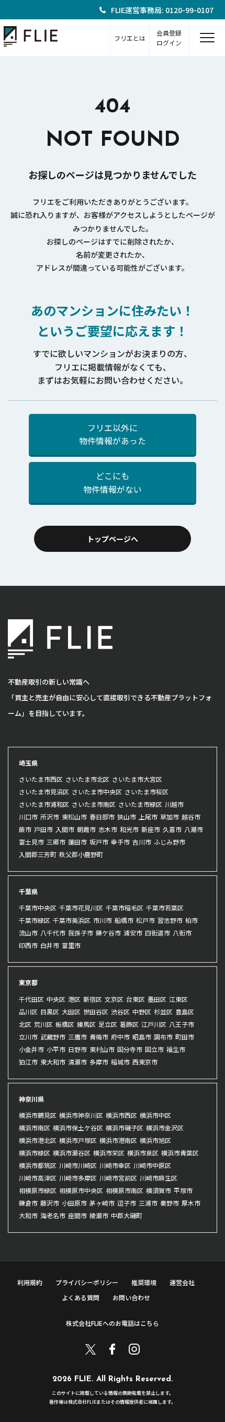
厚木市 (191, 1202)
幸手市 (120, 841)
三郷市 (56, 841)
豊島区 (184, 1011)
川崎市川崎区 (78, 1165)
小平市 (56, 1049)
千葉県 (28, 891)
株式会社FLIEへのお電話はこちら (112, 1323)
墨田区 (157, 999)
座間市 (77, 1215)
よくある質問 (80, 1297)
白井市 (49, 945)
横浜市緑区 (34, 1152)
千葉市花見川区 (81, 907)
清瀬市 (77, 1061)
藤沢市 (49, 1202)
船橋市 (124, 920)
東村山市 (102, 1049)
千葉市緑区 (34, 920)
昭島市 (141, 1036)
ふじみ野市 (169, 841)
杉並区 (163, 1011)
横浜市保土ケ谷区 (78, 1127)
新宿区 (92, 999)
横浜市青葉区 (180, 1152)
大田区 (71, 1011)
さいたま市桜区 (146, 791)
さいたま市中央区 (97, 791)
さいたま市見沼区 (44, 791)
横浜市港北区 (38, 1140)
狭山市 (126, 816)
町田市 (184, 1036)
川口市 (28, 816)
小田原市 (74, 1202)
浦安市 (132, 932)
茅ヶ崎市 (102, 1202)
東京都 (28, 982)
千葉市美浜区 (72, 920)
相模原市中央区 (81, 1190)
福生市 (175, 1049)
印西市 (28, 945)
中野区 (141, 1011)
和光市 (129, 829)
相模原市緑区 (38, 1190)
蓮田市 (77, 841)
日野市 (77, 1049)
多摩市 (98, 1061)
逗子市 (126, 1202)
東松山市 (74, 816)
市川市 (102, 920)
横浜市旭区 (155, 1140)
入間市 (64, 829)
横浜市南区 (34, 1127)
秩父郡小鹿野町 (81, 854)
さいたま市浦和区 (44, 804)
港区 (74, 999)
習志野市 (170, 920)
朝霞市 (86, 829)
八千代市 (52, 932)
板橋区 (64, 1024)
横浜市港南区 (118, 1140)
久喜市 (172, 829)
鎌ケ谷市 (108, 932)
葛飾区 (129, 1024)
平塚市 (183, 1190)
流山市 (28, 932)
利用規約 (29, 1282)
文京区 (114, 999)
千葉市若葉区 (165, 907)
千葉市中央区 (38, 907)
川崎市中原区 (152, 1165)
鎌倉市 (28, 1202)
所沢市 (49, 816)
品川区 (28, 1011)
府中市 (120, 1036)
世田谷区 (95, 1011)
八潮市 (193, 829)
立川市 (28, 1036)
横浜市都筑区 (38, 1165)
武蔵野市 (52, 1036)
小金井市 (31, 1049)
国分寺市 (129, 1049)
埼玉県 (28, 762)
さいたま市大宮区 (137, 778)
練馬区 (86, 1024)
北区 (25, 1024)
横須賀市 (158, 1190)
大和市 (28, 1215)
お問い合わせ (131, 1297)
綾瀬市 (98, 1215)
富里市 (71, 945)
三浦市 (148, 1202)
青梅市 (98, 1036)
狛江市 (28, 1061)
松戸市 (145, 920)
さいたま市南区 (94, 804)
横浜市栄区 (109, 1152)
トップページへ (112, 539)
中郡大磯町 (126, 1215)
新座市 (150, 829)
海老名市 (52, 1215)
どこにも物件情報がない (112, 482)
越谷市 (191, 816)
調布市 (163, 1036)
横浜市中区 (155, 1115)
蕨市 (25, 829)
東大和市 (52, 1061)
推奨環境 (143, 1282)
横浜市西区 (121, 1115)
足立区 (107, 1024)
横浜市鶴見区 (38, 1115)
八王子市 (181, 1024)
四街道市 (157, 932)
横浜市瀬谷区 (72, 1152)
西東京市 (145, 1061)
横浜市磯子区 (124, 1127)
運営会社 (182, 1282)
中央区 (56, 999)
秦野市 (169, 1202)
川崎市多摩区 (78, 1177)
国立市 (154, 1049)
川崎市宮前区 (118, 1177)
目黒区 (49, 1011)
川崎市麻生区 (158, 1177)
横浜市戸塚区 (78, 1140)
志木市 (107, 829)
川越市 (174, 804)
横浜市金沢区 (165, 1127)
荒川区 (43, 1024)
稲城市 (120, 1061)
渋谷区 (120, 1011)
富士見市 (31, 841)
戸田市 (43, 829)
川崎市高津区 (38, 1177)
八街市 (182, 932)
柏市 (191, 920)
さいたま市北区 (87, 778)
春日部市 (102, 816)
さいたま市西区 (41, 778)
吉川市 (141, 841)
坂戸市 (98, 841)
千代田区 (31, 999)
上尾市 (148, 816)
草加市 (169, 816)
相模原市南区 (124, 1190)
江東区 (178, 999)
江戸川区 (153, 1024)
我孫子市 (80, 932)
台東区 (135, 999)
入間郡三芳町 (38, 854)
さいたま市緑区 (140, 804)
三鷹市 (77, 1036)
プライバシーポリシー (86, 1282)
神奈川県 (31, 1098)
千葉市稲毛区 (124, 907)
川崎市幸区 (115, 1165)
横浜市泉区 (143, 1152)
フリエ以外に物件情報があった (112, 434)
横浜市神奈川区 (81, 1115)
